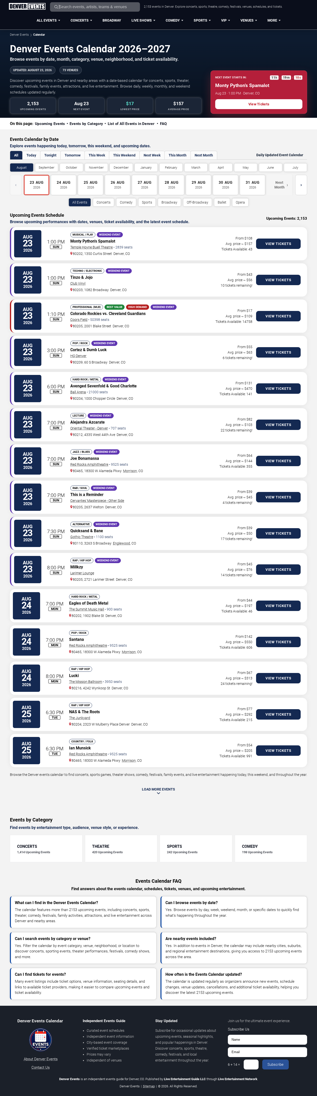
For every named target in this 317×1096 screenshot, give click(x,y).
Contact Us (40, 1067)
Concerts (80, 20)
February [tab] (171, 167)
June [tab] (270, 167)
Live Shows (142, 20)
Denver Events (19, 34)
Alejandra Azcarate (87, 422)
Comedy (173, 20)
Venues (247, 20)
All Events (47, 20)
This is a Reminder (87, 494)
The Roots (91, 711)
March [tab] (195, 167)
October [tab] (71, 167)
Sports (200, 20)
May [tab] (246, 167)
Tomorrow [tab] (72, 155)
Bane (98, 530)
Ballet (222, 202)
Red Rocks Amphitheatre (89, 464)
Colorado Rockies (86, 313)
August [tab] (21, 167)
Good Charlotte (123, 386)
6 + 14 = (234, 1064)
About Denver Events (41, 1059)
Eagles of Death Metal (88, 603)
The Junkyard (79, 718)
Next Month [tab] (204, 155)
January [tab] (146, 167)
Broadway (112, 20)
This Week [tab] (97, 155)
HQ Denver (78, 356)
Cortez (76, 349)
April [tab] (221, 167)
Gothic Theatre (81, 537)
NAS (73, 711)
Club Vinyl (77, 283)
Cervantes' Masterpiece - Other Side (97, 501)
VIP (224, 20)
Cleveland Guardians (127, 313)
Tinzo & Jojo (81, 277)
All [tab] (16, 155)
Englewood (121, 543)
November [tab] (96, 167)
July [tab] (295, 167)
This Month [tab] (177, 155)
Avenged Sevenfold (87, 386)
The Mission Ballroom (85, 682)
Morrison (130, 471)
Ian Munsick (80, 748)
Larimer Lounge (82, 573)
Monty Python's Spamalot (92, 241)
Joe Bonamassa (84, 458)
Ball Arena (78, 392)
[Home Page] (27, 7)
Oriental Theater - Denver (89, 428)
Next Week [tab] (152, 155)
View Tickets (258, 104)
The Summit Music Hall (86, 609)
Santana (76, 639)
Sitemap (149, 1086)
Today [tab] (31, 155)
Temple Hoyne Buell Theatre (91, 247)
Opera (240, 202)
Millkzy (76, 567)
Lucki (74, 675)
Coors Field (78, 320)
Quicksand (79, 530)
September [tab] (46, 167)
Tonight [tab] (50, 155)
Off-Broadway (197, 202)
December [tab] (121, 167)
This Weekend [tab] (124, 155)
